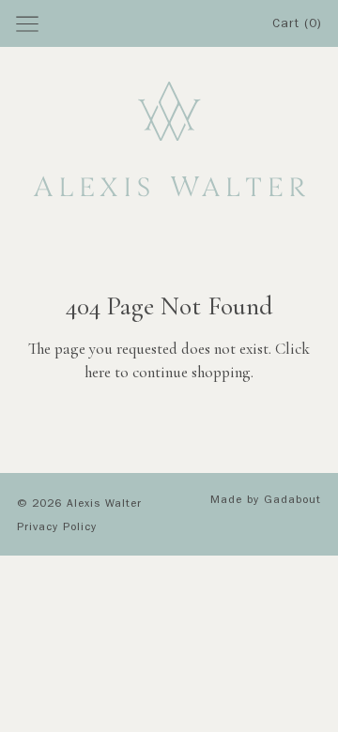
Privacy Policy (57, 528)
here (97, 372)
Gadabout (292, 501)
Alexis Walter (104, 505)
